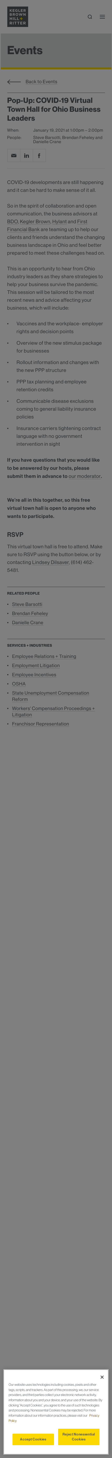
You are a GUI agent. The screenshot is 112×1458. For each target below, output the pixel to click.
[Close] (102, 1377)
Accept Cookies (33, 1439)
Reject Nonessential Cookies (79, 1436)
